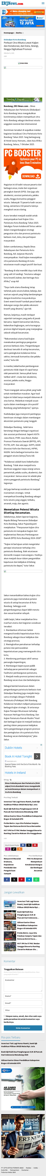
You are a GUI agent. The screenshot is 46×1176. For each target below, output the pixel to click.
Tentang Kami (14, 1170)
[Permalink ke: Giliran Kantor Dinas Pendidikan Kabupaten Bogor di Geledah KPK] (10, 925)
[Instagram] (8, 849)
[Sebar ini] (7, 879)
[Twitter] (29, 845)
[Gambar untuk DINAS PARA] (23, 63)
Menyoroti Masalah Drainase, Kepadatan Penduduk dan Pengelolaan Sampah (12, 864)
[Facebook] (23, 845)
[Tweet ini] (14, 879)
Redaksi (28, 1168)
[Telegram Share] (29, 879)
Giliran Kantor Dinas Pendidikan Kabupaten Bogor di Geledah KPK (27, 925)
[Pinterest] (35, 845)
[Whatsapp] (36, 879)
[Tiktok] (13, 849)
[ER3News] (12, 3)
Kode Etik (4, 1170)
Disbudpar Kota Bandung (15, 39)
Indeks (36, 1168)
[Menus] (43, 3)
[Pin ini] (22, 879)
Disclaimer (25, 1170)
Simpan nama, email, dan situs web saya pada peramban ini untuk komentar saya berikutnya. (22, 1019)
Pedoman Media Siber (8, 1172)
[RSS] (19, 849)
